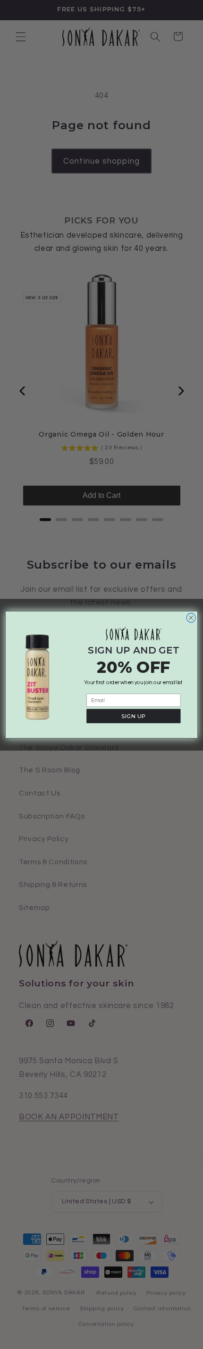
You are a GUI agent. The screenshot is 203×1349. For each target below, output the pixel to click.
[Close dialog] (191, 617)
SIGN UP (133, 715)
